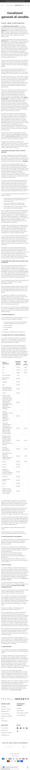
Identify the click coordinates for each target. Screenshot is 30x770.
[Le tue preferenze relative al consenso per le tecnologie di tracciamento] (27, 767)
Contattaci (3, 706)
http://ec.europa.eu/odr (15, 689)
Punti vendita (20, 710)
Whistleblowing (5, 735)
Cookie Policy (4, 730)
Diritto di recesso (5, 713)
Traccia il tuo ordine (6, 709)
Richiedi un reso (5, 711)
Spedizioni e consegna (6, 716)
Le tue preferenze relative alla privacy (10, 767)
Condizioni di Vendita (6, 732)
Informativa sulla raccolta (5, 768)
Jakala (17, 755)
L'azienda (19, 708)
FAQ (2, 718)
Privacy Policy (4, 728)
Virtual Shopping (21, 715)
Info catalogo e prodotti (22, 713)
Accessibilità (4, 720)
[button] (28, 5)
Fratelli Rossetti (16, 753)
